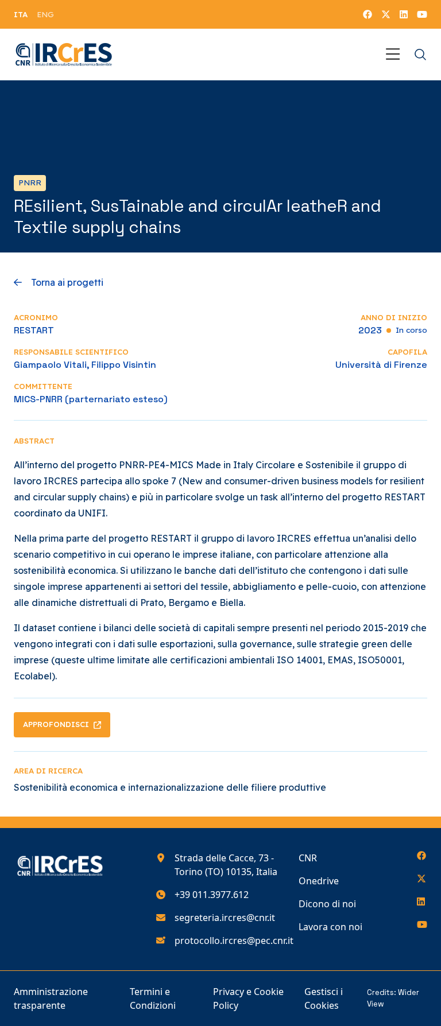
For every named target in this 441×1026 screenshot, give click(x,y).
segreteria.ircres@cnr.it (225, 917)
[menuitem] (21, 14)
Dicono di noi (327, 903)
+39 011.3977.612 (212, 894)
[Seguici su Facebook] (367, 14)
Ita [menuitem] (21, 14)
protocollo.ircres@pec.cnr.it (234, 940)
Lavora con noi (330, 926)
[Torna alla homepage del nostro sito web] (64, 54)
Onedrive (319, 881)
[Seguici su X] (385, 14)
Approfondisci (56, 724)
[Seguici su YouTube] (422, 14)
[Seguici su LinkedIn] (404, 14)
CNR (308, 858)
